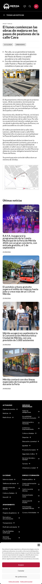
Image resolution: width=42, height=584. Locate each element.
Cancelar (21, 571)
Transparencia (7, 523)
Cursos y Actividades (29, 512)
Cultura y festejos (8, 493)
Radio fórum (7, 417)
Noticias (10, 23)
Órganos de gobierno (10, 513)
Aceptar (21, 565)
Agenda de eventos (9, 409)
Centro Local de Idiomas (27, 490)
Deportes (25, 437)
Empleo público (27, 479)
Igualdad (25, 445)
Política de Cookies (14, 581)
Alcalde (5, 508)
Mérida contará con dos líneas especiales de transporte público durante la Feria (20, 382)
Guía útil (5, 497)
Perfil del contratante (10, 527)
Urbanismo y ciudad (29, 468)
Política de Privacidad (26, 581)
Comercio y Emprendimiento (28, 428)
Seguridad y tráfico (28, 454)
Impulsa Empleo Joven (27, 495)
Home (4, 23)
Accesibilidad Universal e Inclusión (29, 417)
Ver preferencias (21, 577)
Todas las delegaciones (26, 411)
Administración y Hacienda (28, 422)
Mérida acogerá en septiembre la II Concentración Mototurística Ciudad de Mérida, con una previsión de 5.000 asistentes (20, 337)
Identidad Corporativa (7, 537)
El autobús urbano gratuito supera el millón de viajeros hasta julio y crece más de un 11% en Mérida (20, 290)
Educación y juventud (29, 441)
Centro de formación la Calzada (29, 484)
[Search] (30, 6)
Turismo (25, 463)
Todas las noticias (15, 15)
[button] (39, 545)
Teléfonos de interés (9, 483)
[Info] (25, 6)
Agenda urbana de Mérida (9, 488)
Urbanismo (20, 44)
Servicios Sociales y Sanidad (28, 458)
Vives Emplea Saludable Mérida (28, 507)
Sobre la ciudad (8, 479)
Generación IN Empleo (27, 501)
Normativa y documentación (8, 518)
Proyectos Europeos (29, 450)
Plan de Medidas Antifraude (8, 532)
